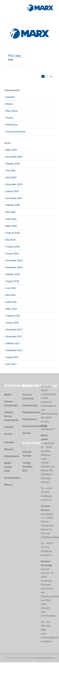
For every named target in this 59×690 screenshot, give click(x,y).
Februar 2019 (13, 246)
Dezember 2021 (14, 198)
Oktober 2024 (13, 163)
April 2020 (11, 219)
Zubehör (9, 427)
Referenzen (12, 124)
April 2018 (11, 302)
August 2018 (12, 281)
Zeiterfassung (28, 405)
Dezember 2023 (14, 184)
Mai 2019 (10, 240)
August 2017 (12, 357)
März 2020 (11, 226)
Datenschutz (40, 658)
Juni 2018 (11, 288)
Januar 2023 (12, 191)
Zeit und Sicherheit (15, 131)
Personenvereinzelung (28, 426)
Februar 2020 (13, 233)
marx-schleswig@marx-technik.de (50, 637)
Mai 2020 (10, 212)
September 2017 (14, 350)
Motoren (8, 449)
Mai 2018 (10, 295)
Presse (9, 118)
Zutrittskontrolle (28, 412)
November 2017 (14, 336)
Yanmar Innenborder (10, 403)
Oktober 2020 (13, 205)
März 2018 (11, 309)
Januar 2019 (12, 253)
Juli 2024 (10, 170)
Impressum (50, 658)
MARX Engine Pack (8, 467)
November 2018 (14, 267)
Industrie (10, 97)
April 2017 (11, 364)
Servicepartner (10, 478)
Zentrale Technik (26, 454)
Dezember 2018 (14, 260)
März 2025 (11, 150)
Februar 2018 (13, 316)
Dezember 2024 (14, 157)
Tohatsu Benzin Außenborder (10, 416)
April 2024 (11, 177)
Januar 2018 (12, 322)
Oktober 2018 (13, 274)
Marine (9, 104)
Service (8, 434)
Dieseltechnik (10, 456)
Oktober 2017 (13, 343)
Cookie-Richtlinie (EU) (27, 467)
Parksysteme (28, 419)
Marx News (11, 111)
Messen (8, 485)
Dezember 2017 (14, 329)
